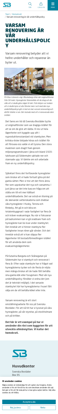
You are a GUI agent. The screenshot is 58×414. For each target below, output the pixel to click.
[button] (41, 5)
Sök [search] (30, 7)
